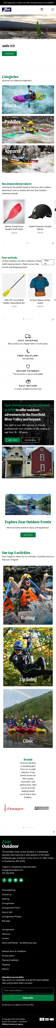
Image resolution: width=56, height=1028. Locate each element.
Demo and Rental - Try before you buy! (19, 943)
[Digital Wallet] (49, 1020)
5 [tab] (32, 827)
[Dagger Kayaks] (14, 808)
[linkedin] (15, 880)
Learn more (12, 440)
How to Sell (7, 912)
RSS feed (6, 921)
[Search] (47, 9)
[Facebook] (4, 880)
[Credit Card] (42, 1020)
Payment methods (10, 960)
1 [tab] (24, 827)
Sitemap (5, 899)
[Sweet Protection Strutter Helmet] (40, 212)
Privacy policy (8, 955)
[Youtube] (21, 880)
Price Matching (8, 890)
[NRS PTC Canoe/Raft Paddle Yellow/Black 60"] (14, 285)
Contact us (6, 894)
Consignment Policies (11, 916)
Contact (5, 938)
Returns (5, 969)
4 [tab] (30, 827)
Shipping (6, 964)
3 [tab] (28, 827)
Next (53, 243)
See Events (28, 535)
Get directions (30, 440)
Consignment (8, 903)
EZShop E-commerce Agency (12, 1024)
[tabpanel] (14, 219)
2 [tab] (26, 827)
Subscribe (28, 997)
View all (46, 262)
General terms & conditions (14, 951)
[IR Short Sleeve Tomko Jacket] (40, 285)
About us (6, 934)
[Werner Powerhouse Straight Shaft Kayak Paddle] (14, 212)
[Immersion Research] (42, 808)
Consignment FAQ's (11, 907)
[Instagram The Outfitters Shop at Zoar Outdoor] (10, 880)
